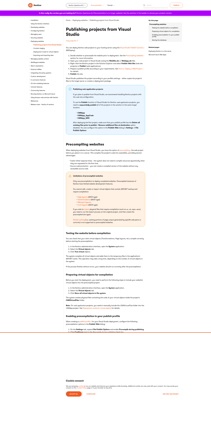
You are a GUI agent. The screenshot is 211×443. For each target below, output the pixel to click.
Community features (38, 90)
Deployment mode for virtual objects (45, 52)
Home (68, 20)
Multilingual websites (38, 62)
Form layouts (82, 205)
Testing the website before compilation (165, 28)
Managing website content (40, 59)
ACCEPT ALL (73, 394)
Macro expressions (37, 66)
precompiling (125, 150)
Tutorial (109, 5)
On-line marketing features (40, 83)
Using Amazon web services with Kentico (44, 97)
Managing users (36, 34)
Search (176, 5)
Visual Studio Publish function (131, 48)
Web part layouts (84, 202)
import (86, 209)
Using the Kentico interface (40, 24)
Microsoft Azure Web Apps (157, 55)
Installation (34, 20)
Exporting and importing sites (43, 55)
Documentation (96, 5)
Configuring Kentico (38, 31)
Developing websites (38, 27)
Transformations (83, 200)
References (34, 101)
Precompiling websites (134, 56)
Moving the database (159, 40)
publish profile (84, 322)
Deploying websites (37, 41)
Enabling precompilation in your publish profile (165, 35)
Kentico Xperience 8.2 (76, 5)
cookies (81, 386)
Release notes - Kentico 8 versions (42, 104)
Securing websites (37, 38)
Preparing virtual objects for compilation (166, 31)
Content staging (39, 48)
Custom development (38, 76)
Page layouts (82, 197)
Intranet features (36, 87)
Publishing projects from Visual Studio (47, 45)
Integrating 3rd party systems (41, 73)
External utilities (36, 69)
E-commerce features (38, 80)
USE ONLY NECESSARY (170, 394)
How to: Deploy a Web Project (130, 69)
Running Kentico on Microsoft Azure (43, 94)
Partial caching (79, 220)
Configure (90, 394)
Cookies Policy (82, 388)
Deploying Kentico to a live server (160, 51)
